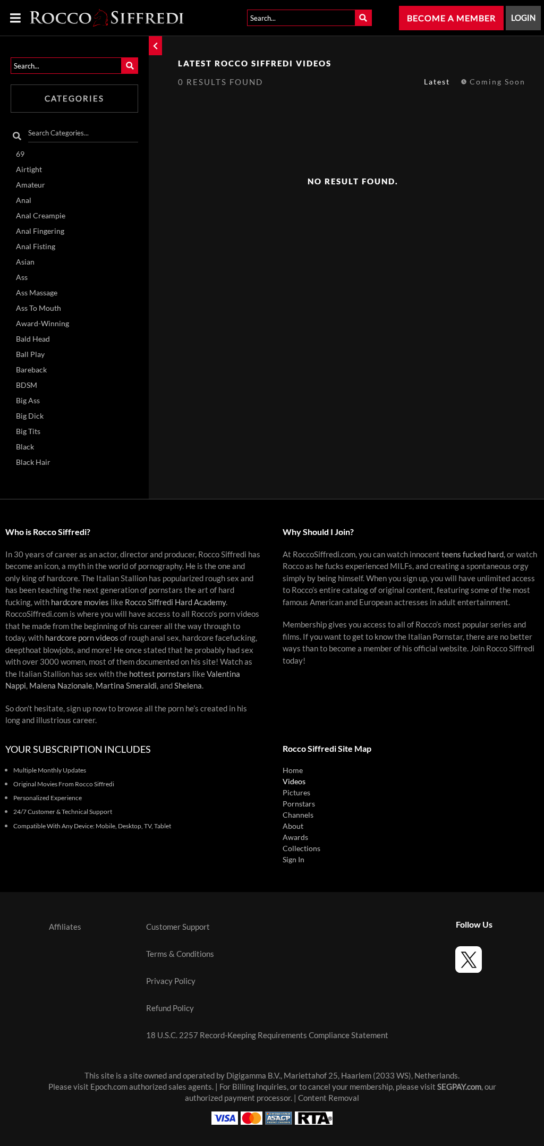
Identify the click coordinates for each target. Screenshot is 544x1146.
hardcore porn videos (81, 637)
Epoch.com (109, 1086)
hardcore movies (80, 602)
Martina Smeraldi (126, 685)
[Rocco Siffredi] (107, 18)
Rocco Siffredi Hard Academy (175, 602)
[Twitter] (468, 961)
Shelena (188, 685)
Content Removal (328, 1097)
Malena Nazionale (60, 685)
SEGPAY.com (459, 1086)
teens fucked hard (472, 554)
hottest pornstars (160, 673)
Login (523, 17)
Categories (74, 98)
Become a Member (451, 18)
